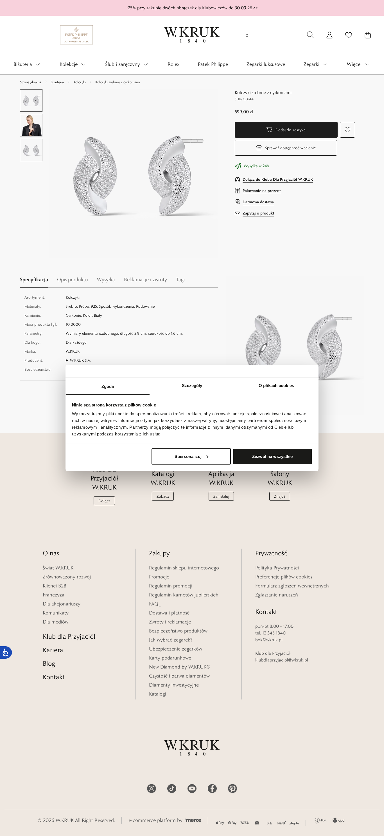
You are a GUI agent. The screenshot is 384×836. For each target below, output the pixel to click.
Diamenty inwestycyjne (174, 685)
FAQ (153, 604)
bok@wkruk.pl (269, 639)
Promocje (159, 577)
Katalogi (157, 694)
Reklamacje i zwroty (145, 279)
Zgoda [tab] (107, 386)
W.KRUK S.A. (80, 360)
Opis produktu (72, 279)
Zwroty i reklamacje (170, 622)
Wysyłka (106, 279)
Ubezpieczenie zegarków (175, 649)
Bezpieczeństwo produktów (178, 631)
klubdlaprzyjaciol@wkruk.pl (281, 660)
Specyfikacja (34, 279)
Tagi (180, 279)
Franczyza (53, 595)
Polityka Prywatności (277, 568)
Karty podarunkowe (170, 658)
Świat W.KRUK (58, 568)
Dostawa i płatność (169, 613)
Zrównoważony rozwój (67, 577)
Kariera (53, 650)
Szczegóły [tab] (192, 385)
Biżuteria (57, 82)
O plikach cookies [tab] (276, 385)
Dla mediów (55, 622)
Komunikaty (56, 613)
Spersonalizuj (188, 456)
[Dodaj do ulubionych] (347, 130)
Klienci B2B (54, 586)
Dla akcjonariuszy (61, 604)
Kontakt (54, 677)
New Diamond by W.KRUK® (179, 667)
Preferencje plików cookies (283, 577)
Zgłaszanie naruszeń (276, 595)
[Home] (192, 35)
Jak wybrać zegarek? (171, 640)
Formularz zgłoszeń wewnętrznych (292, 586)
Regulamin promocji (170, 586)
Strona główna (30, 82)
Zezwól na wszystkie (272, 456)
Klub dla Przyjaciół (69, 636)
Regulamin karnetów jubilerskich (183, 595)
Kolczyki (79, 82)
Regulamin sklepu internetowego (184, 568)
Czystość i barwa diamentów (179, 676)
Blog (49, 663)
